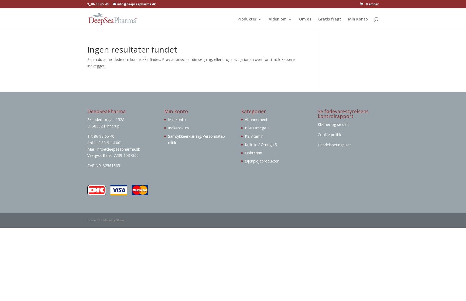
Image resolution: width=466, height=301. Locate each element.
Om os (305, 19)
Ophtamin (253, 152)
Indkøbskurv (178, 127)
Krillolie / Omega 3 (261, 144)
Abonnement (256, 119)
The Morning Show (110, 220)
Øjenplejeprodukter (262, 161)
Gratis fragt (329, 19)
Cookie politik (329, 134)
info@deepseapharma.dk (118, 149)
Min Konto (358, 19)
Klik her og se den (334, 124)
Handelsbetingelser (334, 144)
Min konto (177, 119)
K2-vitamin (254, 136)
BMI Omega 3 (257, 127)
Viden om (278, 19)
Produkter (247, 19)
